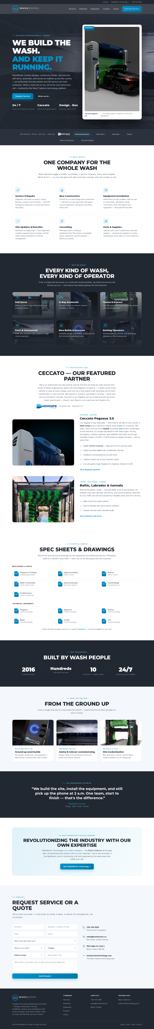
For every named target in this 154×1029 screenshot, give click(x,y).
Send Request (45, 976)
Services (72, 9)
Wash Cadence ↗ (124, 1000)
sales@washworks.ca (99, 1003)
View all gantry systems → (91, 470)
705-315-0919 (137, 2)
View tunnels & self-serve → (92, 516)
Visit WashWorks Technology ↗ (77, 866)
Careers (105, 2)
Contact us (81, 629)
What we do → (44, 96)
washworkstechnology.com (128, 1003)
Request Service (132, 9)
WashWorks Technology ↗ (120, 2)
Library (116, 9)
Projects (106, 9)
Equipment (95, 9)
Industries (83, 9)
